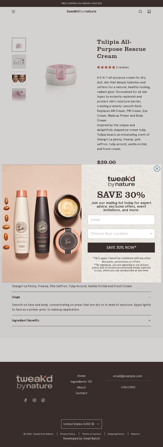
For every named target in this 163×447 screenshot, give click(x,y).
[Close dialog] (157, 169)
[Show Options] (151, 233)
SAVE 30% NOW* (121, 248)
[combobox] (120, 233)
